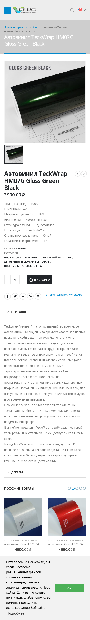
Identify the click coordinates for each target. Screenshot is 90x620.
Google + (30, 296)
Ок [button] (69, 588)
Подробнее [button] (15, 613)
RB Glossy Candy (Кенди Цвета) (63, 540)
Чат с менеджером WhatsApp (63, 294)
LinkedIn (22, 296)
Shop (35, 27)
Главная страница (16, 27)
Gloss (7, 540)
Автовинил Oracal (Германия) (26, 540)
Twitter (15, 296)
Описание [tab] (19, 312)
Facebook (7, 296)
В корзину (42, 280)
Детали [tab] (17, 472)
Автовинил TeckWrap (19, 261)
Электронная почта (38, 296)
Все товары (42, 261)
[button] (69, 488)
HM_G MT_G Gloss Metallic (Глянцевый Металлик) (38, 257)
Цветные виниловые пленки (23, 265)
